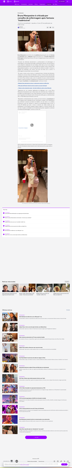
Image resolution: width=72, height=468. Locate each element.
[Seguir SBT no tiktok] (61, 461)
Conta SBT (62, 1)
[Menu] (67, 1)
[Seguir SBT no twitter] (64, 461)
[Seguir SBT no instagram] (58, 461)
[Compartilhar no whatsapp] (47, 27)
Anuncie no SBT (36, 458)
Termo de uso (41, 461)
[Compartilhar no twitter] (53, 27)
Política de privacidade (32, 461)
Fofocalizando (21, 13)
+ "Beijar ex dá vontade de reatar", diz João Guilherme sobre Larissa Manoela (34, 88)
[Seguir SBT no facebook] (54, 461)
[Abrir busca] (56, 1)
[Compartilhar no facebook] (50, 27)
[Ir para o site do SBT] (16, 461)
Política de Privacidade (24, 464)
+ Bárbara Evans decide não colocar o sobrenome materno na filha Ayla (33, 83)
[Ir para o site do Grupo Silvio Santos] (8, 461)
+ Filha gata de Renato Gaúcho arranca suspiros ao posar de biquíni (32, 85)
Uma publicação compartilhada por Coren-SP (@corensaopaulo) (32, 141)
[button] (10, 291)
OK (64, 464)
